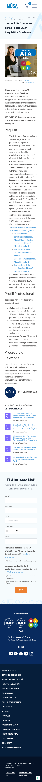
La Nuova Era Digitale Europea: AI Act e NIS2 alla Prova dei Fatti (25, 459)
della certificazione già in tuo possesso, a (23, 239)
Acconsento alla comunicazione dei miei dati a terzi (21, 582)
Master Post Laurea (11, 747)
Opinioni (6, 720)
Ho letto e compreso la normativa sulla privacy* (21, 561)
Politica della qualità (12, 680)
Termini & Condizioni (11, 675)
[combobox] (7, 530)
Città (7, 516)
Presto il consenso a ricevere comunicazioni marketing (21, 577)
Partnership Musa (10, 689)
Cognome (9, 506)
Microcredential (10, 734)
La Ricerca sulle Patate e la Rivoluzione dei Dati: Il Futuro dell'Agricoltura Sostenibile (24, 416)
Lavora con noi (10, 774)
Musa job (6, 716)
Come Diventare (9, 698)
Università (7, 707)
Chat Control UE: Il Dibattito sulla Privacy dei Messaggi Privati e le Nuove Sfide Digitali (25, 427)
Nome (7, 496)
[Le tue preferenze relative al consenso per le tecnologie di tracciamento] (38, 778)
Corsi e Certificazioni (12, 702)
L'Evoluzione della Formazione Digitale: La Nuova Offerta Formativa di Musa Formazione (25, 438)
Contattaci (7, 693)
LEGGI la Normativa (14, 572)
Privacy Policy (9, 671)
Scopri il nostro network (25, 774)
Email (7, 537)
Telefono (9, 526)
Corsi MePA (7, 743)
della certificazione (23, 268)
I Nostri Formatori (10, 684)
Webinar (6, 711)
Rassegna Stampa (10, 725)
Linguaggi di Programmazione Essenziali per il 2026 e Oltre (24, 448)
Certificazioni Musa (11, 729)
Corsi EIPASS (7, 739)
